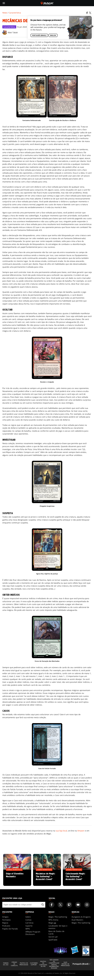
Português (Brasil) (39, 35)
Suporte (28, 926)
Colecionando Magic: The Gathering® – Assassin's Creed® (77, 878)
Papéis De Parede (10, 928)
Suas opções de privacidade (65, 963)
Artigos (5, 917)
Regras (5, 923)
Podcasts (6, 926)
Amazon (80, 830)
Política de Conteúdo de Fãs (43, 964)
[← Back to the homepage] (47, 3)
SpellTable (52, 939)
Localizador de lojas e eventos (57, 927)
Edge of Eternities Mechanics (17, 878)
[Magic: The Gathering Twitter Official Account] (60, 905)
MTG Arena (53, 920)
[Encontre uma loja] (42, 905)
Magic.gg (52, 923)
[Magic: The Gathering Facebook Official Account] (51, 905)
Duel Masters (77, 920)
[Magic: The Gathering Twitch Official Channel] (69, 905)
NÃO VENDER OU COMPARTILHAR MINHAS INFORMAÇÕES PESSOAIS (54, 964)
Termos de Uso (5, 964)
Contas (28, 920)
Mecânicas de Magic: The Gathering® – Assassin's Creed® (47, 878)
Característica (15, 12)
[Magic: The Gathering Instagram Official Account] (87, 905)
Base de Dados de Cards (56, 932)
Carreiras (29, 923)
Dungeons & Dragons (81, 917)
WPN (27, 928)
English (53, 35)
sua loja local (61, 830)
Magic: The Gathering (57, 917)
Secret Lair (53, 936)
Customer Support (33, 964)
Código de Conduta (14, 963)
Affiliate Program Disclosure (32, 932)
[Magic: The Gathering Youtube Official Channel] (78, 905)
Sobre (28, 917)
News (4, 12)
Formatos (6, 920)
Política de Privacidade (23, 964)
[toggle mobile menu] (4, 3)
